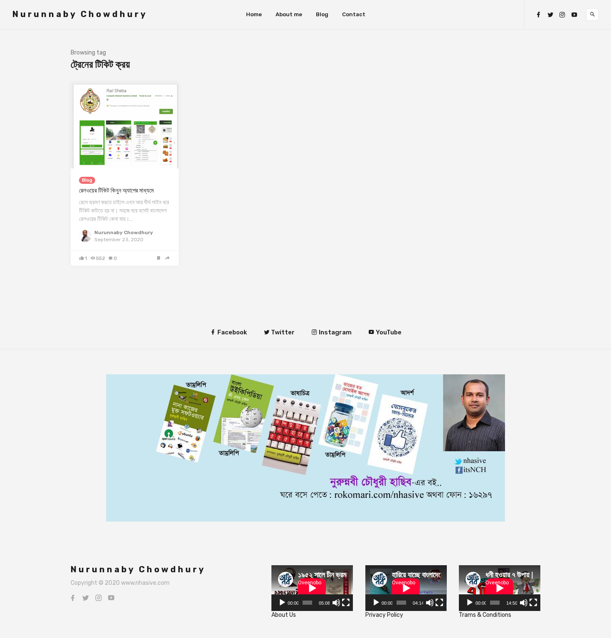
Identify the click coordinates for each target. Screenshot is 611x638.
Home (254, 14)
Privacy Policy (384, 614)
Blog (322, 14)
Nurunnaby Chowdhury (80, 14)
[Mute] (336, 602)
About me (289, 14)
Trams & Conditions (485, 614)
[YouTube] (574, 14)
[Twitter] (550, 14)
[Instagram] (562, 14)
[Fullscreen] (346, 602)
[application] (312, 588)
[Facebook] (538, 14)
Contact (353, 14)
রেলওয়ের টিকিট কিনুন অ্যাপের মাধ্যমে (116, 190)
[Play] (282, 602)
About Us (283, 614)
